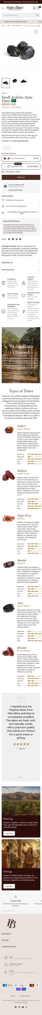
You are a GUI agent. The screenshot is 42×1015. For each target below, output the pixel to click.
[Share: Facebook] (9, 239)
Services (5, 940)
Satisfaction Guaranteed (14, 200)
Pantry (4, 93)
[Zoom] (36, 32)
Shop (8, 25)
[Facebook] (15, 1007)
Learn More (9, 833)
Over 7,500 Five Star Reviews (16, 206)
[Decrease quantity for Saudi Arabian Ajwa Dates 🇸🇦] (3, 148)
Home (3, 25)
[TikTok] (26, 1007)
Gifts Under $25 (16, 25)
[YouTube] (23, 1007)
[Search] (37, 15)
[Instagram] (19, 1007)
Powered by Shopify (21, 1002)
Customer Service (9, 946)
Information (6, 934)
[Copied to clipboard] (20, 239)
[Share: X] (12, 239)
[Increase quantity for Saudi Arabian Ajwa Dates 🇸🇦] (9, 148)
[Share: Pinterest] (16, 239)
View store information (15, 190)
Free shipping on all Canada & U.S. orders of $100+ (22, 212)
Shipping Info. (7, 262)
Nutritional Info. (8, 270)
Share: (4, 239)
